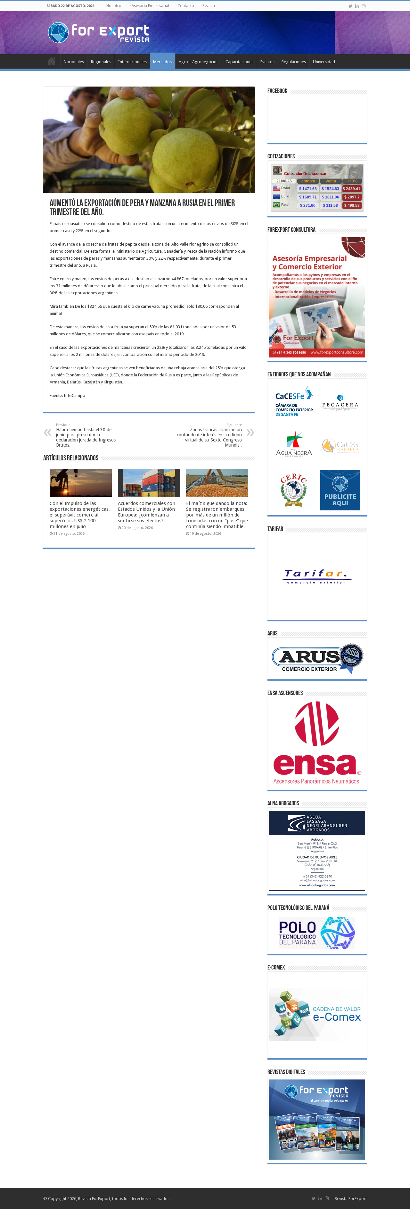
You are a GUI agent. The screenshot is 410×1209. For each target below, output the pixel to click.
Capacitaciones (239, 61)
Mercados (162, 61)
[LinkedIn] (357, 6)
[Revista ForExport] (98, 31)
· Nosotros (113, 6)
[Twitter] (350, 6)
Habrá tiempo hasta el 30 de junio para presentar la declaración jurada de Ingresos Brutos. (86, 435)
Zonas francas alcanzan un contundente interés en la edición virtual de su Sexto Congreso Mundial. (209, 435)
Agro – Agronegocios (198, 61)
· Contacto (185, 6)
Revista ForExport (351, 1198)
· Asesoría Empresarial (149, 6)
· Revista (208, 6)
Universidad (324, 61)
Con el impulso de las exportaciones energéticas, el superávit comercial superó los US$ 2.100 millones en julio (80, 514)
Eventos (267, 61)
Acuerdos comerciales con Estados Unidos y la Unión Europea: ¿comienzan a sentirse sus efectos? (146, 512)
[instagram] (363, 6)
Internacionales (132, 61)
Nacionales (74, 61)
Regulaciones (294, 61)
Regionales (101, 61)
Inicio (51, 61)
